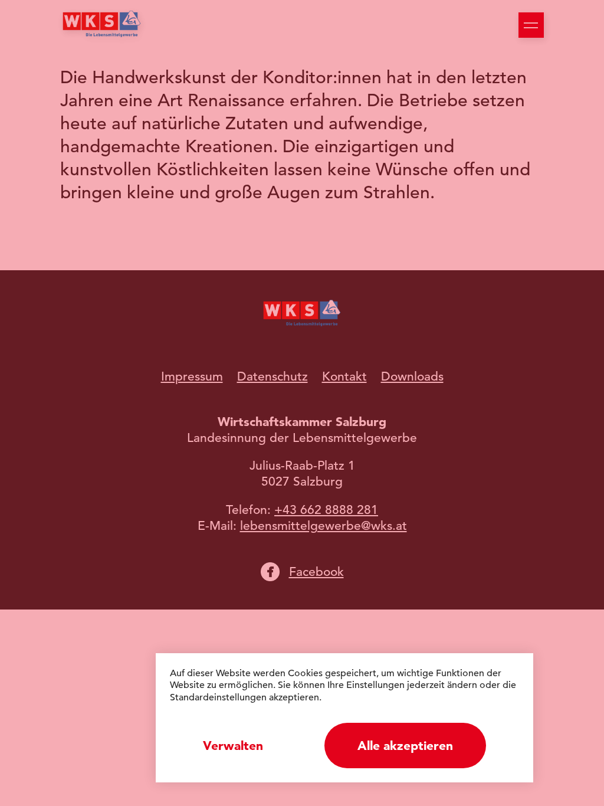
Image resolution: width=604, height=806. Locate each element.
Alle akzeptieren (405, 745)
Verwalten (233, 745)
